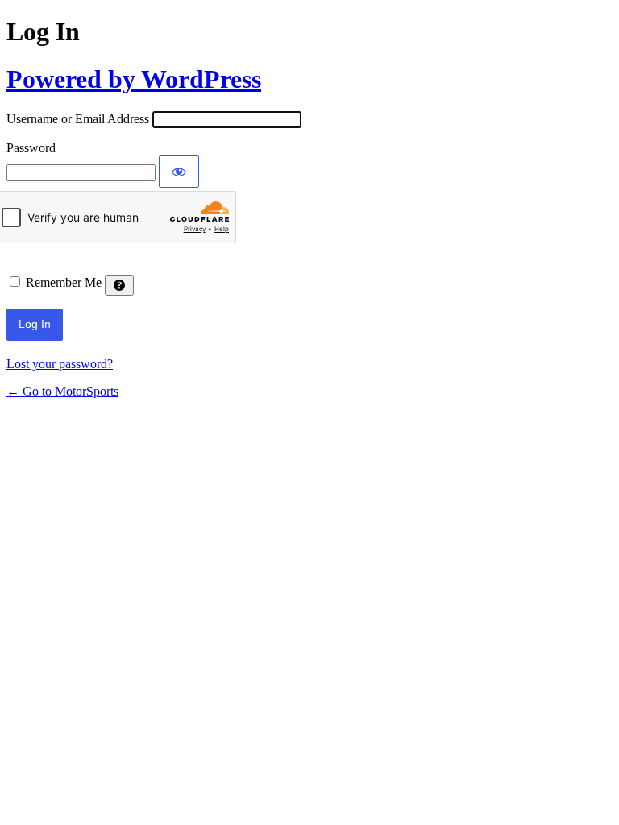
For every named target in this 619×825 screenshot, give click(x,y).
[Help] (119, 285)
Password (31, 148)
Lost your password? (59, 364)
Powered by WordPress (133, 78)
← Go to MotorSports (62, 391)
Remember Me (64, 282)
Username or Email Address (77, 119)
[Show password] (179, 171)
